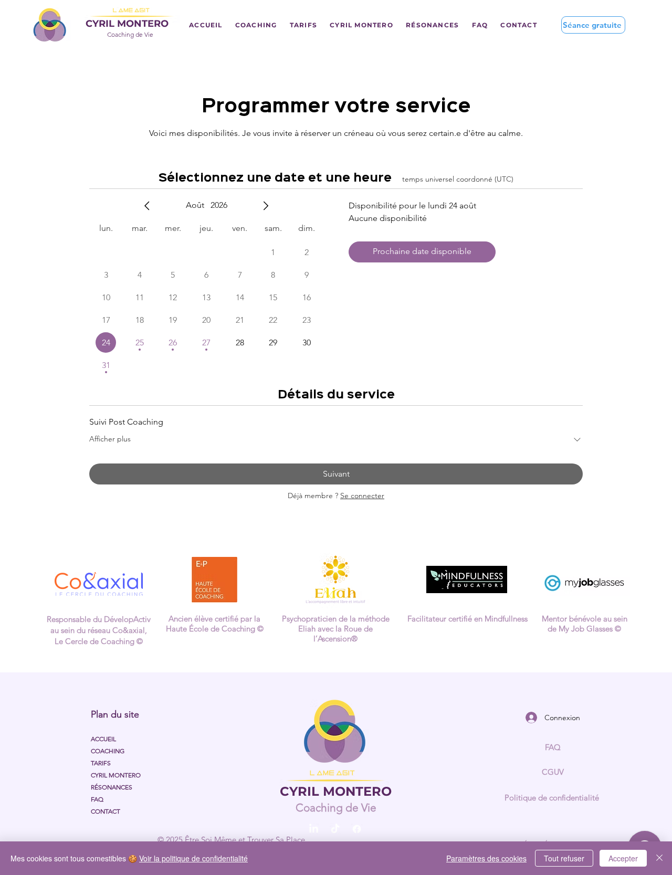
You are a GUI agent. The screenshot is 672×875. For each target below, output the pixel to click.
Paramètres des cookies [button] (486, 858)
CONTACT (105, 811)
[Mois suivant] (265, 205)
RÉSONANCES (111, 787)
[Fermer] (659, 858)
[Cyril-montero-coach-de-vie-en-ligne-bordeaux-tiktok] (335, 829)
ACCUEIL (103, 739)
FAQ (97, 799)
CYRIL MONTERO (116, 775)
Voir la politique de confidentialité (193, 858)
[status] (457, 179)
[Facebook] (356, 829)
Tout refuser (564, 858)
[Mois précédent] (147, 205)
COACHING (107, 751)
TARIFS (101, 763)
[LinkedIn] (313, 829)
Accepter (623, 858)
